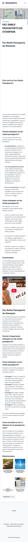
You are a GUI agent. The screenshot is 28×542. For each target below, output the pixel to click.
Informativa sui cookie (16, 524)
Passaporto (5, 21)
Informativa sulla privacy (14, 526)
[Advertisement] (14, 62)
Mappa (14, 510)
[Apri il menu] (24, 3)
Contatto (6, 524)
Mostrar (12, 496)
